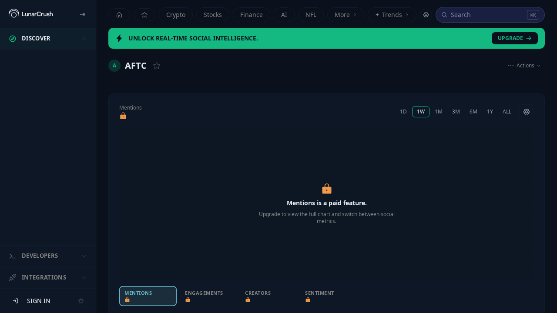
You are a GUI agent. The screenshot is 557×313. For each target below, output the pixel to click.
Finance (251, 14)
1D (403, 111)
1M (439, 111)
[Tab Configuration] (426, 15)
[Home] (119, 14)
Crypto (175, 14)
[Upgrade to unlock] (123, 116)
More (342, 14)
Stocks (213, 14)
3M (456, 111)
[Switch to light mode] (81, 301)
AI (284, 14)
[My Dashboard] (144, 14)
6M (473, 111)
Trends (388, 14)
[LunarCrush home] (31, 14)
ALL (507, 111)
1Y (490, 111)
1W (421, 111)
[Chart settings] (526, 111)
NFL (310, 14)
